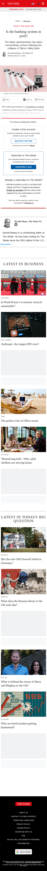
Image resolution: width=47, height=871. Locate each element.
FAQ (23, 836)
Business (27, 21)
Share (7, 99)
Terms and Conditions (23, 820)
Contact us (28, 203)
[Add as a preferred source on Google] (23, 851)
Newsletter (41, 99)
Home (17, 21)
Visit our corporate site (33, 862)
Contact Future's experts (23, 816)
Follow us (29, 99)
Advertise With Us (23, 832)
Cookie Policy (23, 828)
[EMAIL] (16, 224)
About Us (23, 813)
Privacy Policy (23, 824)
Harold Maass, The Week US (21, 53)
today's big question (23, 26)
